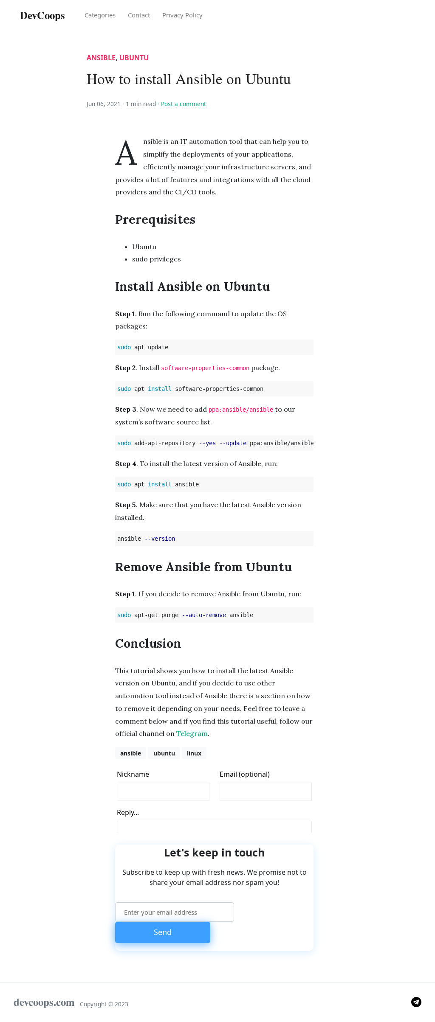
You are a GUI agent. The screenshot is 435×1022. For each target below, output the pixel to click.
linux (194, 753)
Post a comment (183, 104)
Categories (100, 15)
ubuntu (134, 57)
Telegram (192, 733)
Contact (139, 15)
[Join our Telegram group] (416, 1001)
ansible (101, 57)
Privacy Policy (182, 15)
